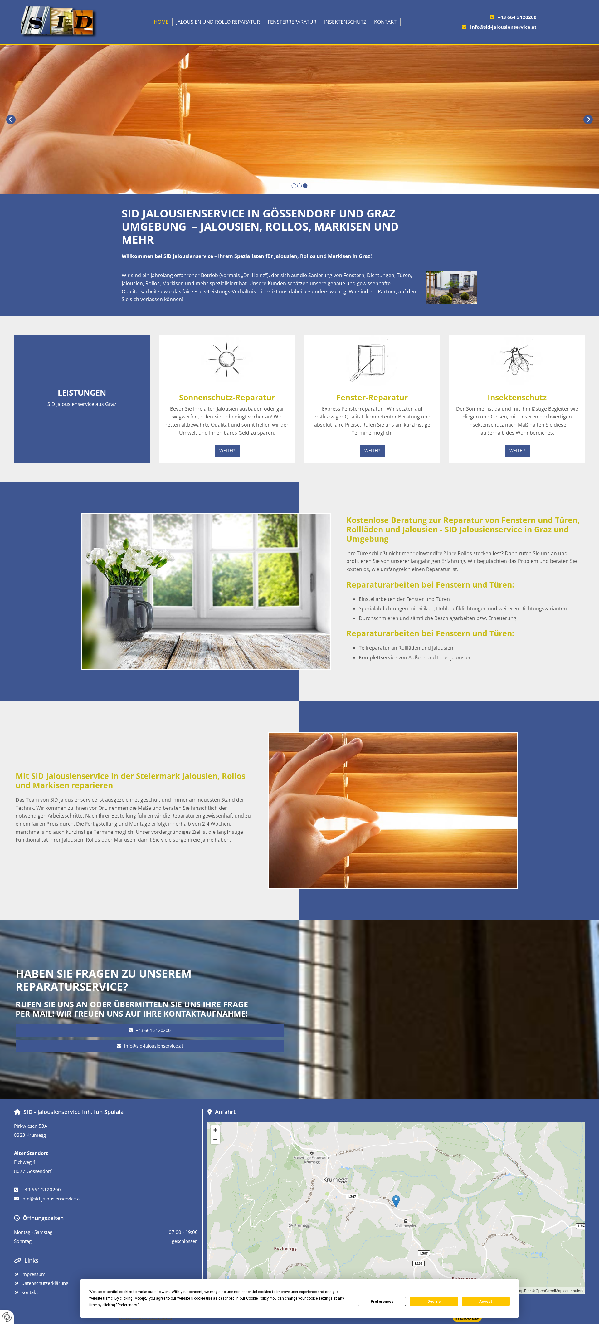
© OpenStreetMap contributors (557, 1290)
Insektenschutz (345, 21)
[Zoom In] (215, 1130)
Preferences (382, 1301)
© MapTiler (521, 1290)
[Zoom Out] (215, 1139)
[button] (227, 451)
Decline (434, 1301)
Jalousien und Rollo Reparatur (218, 21)
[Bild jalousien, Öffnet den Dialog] (451, 287)
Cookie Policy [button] (257, 1298)
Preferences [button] (127, 1305)
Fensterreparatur (292, 21)
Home (161, 21)
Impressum (33, 1274)
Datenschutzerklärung (44, 1283)
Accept (485, 1301)
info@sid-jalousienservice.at (503, 27)
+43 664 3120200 (517, 17)
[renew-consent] (7, 1317)
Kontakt (385, 21)
